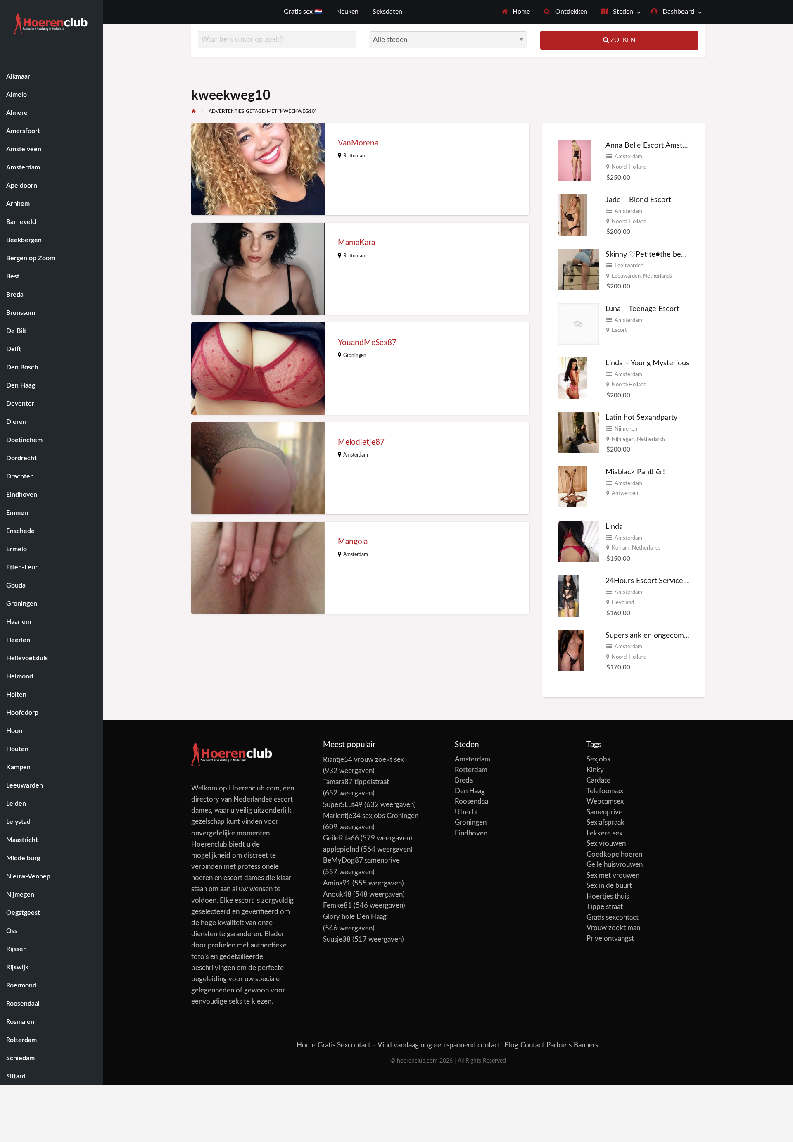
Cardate (598, 780)
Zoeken (622, 40)
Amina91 (337, 883)
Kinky (595, 769)
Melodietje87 (361, 442)
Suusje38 (337, 939)
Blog (511, 1045)
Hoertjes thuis (607, 896)
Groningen (354, 355)
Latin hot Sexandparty (641, 417)
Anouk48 (337, 894)
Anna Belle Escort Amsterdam (654, 145)
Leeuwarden (629, 265)
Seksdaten (387, 12)
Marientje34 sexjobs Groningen (370, 815)
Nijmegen (626, 428)
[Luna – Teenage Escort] (578, 323)
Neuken (347, 12)
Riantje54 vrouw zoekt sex (363, 759)
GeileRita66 (341, 838)
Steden (622, 12)
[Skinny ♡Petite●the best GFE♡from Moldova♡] (578, 269)
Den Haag (470, 791)
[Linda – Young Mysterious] (572, 378)
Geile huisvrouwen (614, 864)
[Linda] (578, 541)
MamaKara (356, 243)
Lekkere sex (604, 833)
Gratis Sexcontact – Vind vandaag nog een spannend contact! (410, 1045)
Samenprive (604, 812)
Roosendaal (472, 801)
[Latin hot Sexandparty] (578, 432)
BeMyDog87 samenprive (361, 860)
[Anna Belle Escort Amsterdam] (574, 160)
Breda (464, 780)
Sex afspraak (605, 822)
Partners (559, 1045)
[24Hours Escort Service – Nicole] (568, 596)
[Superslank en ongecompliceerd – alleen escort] (571, 650)
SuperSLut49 (343, 804)
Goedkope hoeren (614, 854)
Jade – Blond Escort (638, 200)
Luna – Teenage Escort (642, 309)
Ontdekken (570, 12)
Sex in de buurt (609, 885)
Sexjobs (598, 759)
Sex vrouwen (606, 843)
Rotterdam (354, 155)
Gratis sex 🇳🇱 (303, 12)
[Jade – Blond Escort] (572, 215)
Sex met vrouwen (612, 875)
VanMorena (358, 143)
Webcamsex (605, 801)
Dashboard (677, 12)
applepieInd (341, 849)
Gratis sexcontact (612, 917)
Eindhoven (471, 833)
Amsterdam (355, 454)
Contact (532, 1045)
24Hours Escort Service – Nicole (658, 581)
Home (520, 12)
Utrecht (466, 812)
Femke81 (337, 905)
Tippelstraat (604, 906)
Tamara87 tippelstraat (356, 781)
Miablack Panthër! (635, 472)
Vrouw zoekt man (613, 927)
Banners (586, 1045)
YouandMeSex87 (367, 343)
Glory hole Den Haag (355, 916)
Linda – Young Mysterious (647, 363)
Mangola (353, 542)
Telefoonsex (604, 791)
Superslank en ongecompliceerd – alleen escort (683, 635)
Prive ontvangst (610, 938)
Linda (614, 527)
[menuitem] (516, 12)
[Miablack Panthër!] (572, 486)
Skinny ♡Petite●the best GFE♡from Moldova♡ (683, 254)
